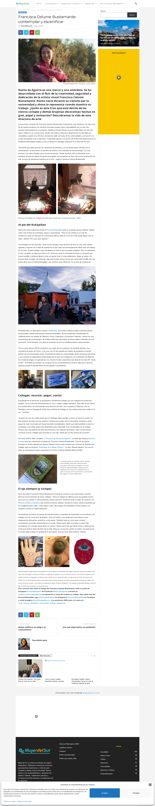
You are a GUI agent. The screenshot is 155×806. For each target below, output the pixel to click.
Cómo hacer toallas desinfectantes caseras (54, 680)
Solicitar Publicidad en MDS (69, 744)
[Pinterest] (31, 32)
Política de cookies (10, 801)
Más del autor (45, 655)
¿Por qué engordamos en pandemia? (79, 627)
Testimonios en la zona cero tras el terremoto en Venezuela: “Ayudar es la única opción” (118, 37)
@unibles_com (37, 603)
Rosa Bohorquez (27, 26)
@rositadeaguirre (34, 591)
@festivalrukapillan (47, 597)
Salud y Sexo (105, 755)
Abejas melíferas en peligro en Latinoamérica (32, 628)
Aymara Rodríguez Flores (110, 43)
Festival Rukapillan (76, 597)
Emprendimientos (107, 774)
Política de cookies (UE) (67, 758)
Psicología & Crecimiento (111, 4)
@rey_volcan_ (24, 603)
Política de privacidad (24, 801)
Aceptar (105, 793)
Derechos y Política (70, 4)
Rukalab (53, 331)
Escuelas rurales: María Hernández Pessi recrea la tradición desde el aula (82, 681)
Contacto (62, 751)
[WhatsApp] (37, 32)
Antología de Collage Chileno (51, 447)
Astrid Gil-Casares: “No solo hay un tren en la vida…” (29, 680)
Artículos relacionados (28, 655)
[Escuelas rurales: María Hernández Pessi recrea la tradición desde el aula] (84, 668)
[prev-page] (91, 655)
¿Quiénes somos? (65, 747)
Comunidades (105, 766)
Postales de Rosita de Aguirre (58, 438)
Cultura (103, 759)
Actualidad (50, 4)
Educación (104, 763)
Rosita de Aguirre (60, 591)
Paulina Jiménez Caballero (29, 503)
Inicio (39, 4)
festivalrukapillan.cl (41, 600)
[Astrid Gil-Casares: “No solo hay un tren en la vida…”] (30, 668)
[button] (150, 784)
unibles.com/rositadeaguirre (30, 594)
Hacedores (26, 10)
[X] (26, 32)
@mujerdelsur (91, 693)
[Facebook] (20, 32)
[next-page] (94, 655)
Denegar (136, 793)
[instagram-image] (119, 77)
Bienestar (89, 4)
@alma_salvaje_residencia (54, 603)
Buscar (103, 11)
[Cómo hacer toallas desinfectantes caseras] (57, 668)
